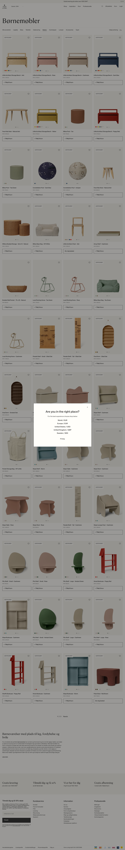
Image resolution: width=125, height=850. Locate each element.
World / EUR (62, 420)
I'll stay (62, 439)
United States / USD (62, 427)
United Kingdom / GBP (62, 430)
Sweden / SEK (62, 433)
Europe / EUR (62, 424)
